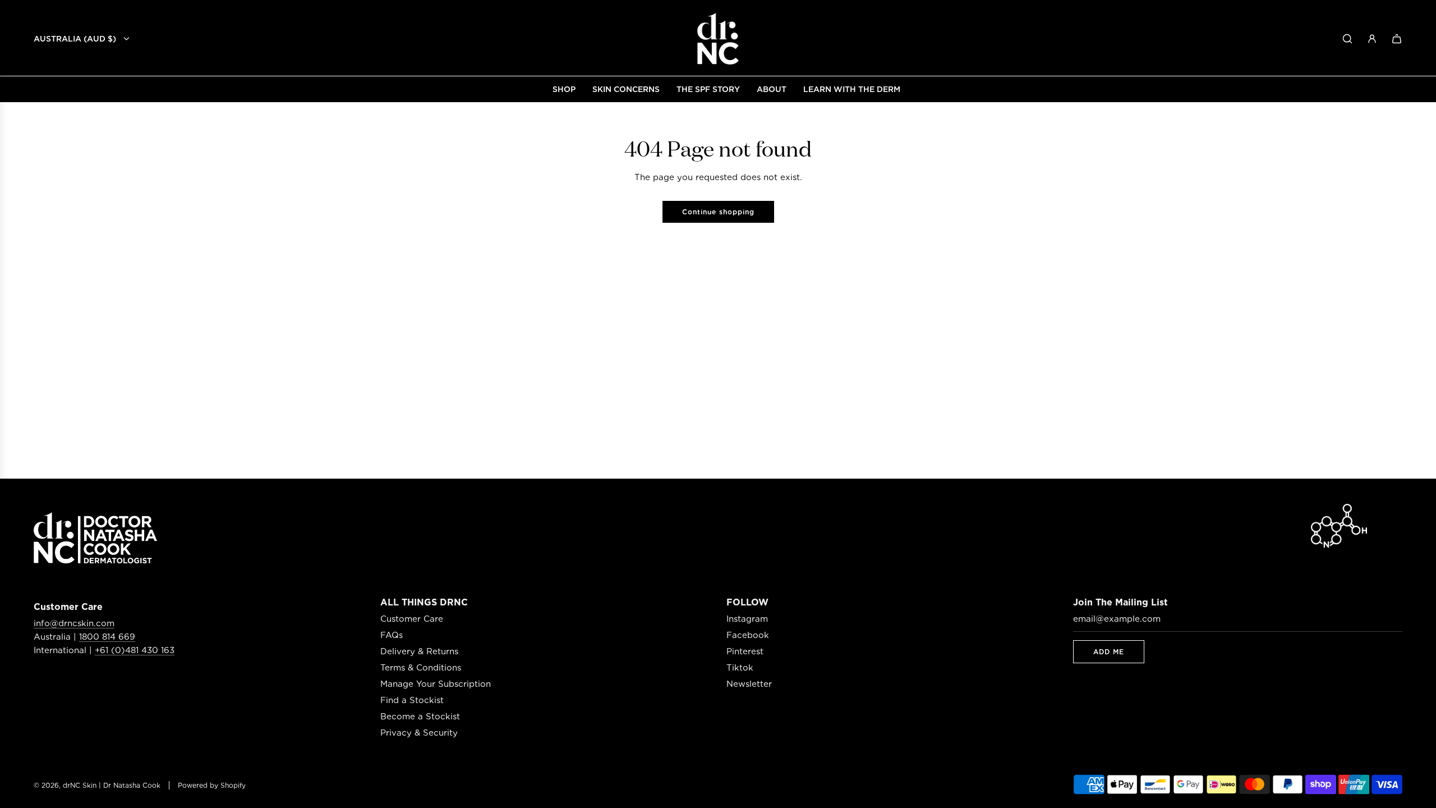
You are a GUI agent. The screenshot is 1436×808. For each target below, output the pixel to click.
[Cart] (1396, 38)
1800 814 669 (107, 637)
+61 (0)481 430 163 (134, 650)
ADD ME (1108, 652)
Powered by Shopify (212, 785)
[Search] (1347, 38)
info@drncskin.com (74, 623)
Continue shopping (718, 212)
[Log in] (1372, 38)
